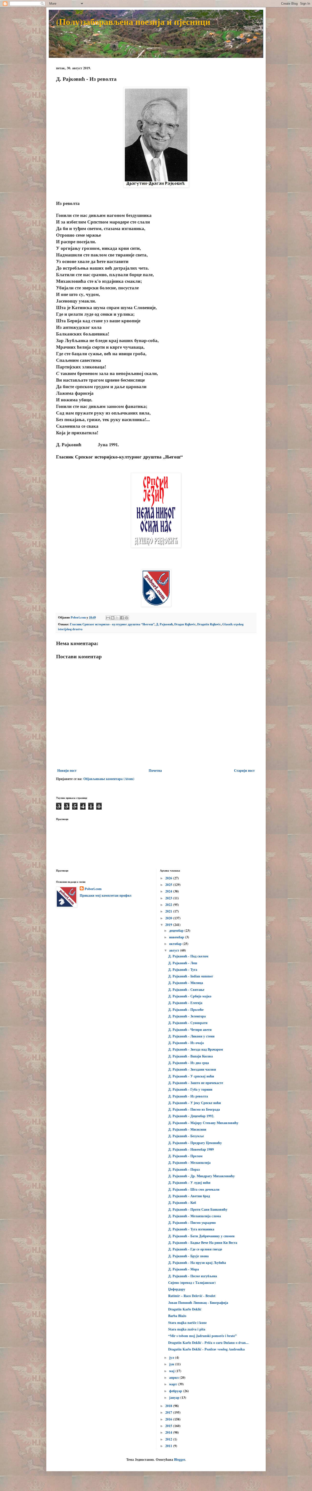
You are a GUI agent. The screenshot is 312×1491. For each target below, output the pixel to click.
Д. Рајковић (164, 624)
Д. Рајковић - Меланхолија (189, 1162)
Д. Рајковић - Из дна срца (188, 1062)
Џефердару (176, 1289)
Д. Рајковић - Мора (183, 1269)
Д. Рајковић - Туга (182, 969)
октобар (176, 943)
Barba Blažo (177, 1315)
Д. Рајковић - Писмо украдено (192, 1222)
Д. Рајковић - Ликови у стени (191, 1036)
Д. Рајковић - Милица (185, 982)
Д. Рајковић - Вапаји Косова (190, 1056)
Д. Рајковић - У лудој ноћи (189, 1182)
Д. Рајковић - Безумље (186, 1135)
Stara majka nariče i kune (187, 1322)
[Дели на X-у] (117, 617)
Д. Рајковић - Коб (182, 1202)
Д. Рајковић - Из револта (188, 1096)
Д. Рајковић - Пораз (184, 1169)
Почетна (155, 770)
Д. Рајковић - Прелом (185, 1155)
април (174, 1377)
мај (172, 1370)
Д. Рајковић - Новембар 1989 (191, 1149)
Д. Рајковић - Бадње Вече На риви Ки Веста (202, 1242)
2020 (169, 918)
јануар (174, 1397)
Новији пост (67, 770)
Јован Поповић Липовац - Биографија (198, 1302)
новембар (177, 937)
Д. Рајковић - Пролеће (186, 1009)
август (174, 950)
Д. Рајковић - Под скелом (188, 956)
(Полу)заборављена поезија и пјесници (133, 21)
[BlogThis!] (112, 617)
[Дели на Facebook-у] (121, 617)
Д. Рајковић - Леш (182, 962)
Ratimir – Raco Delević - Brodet (191, 1295)
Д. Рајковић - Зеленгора (187, 1016)
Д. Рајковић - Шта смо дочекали (193, 1189)
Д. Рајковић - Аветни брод (189, 1195)
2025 (169, 884)
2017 (169, 1412)
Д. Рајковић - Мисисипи (187, 1129)
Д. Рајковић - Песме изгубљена (192, 1275)
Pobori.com (93, 888)
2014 (169, 1432)
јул (172, 1357)
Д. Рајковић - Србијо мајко (189, 996)
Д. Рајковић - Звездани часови (192, 1069)
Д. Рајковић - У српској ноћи (191, 1076)
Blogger (179, 1459)
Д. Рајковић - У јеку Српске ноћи (194, 1102)
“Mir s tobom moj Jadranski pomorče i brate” (202, 1335)
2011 (169, 1445)
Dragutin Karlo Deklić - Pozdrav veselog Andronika (206, 1349)
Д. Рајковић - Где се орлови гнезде (195, 1249)
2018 (169, 1405)
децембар (177, 930)
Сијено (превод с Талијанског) (192, 1282)
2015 (169, 1425)
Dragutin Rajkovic (209, 624)
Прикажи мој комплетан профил (105, 895)
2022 (169, 904)
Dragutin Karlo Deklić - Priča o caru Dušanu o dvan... (208, 1342)
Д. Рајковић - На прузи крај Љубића (197, 1262)
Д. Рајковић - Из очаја (186, 1042)
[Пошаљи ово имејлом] (108, 617)
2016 (169, 1419)
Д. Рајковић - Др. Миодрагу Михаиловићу (201, 1175)
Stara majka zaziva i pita (186, 1329)
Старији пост (244, 770)
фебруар (176, 1390)
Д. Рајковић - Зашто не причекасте (195, 1082)
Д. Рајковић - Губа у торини (190, 1089)
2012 (169, 1439)
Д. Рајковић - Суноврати (187, 1022)
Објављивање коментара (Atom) (108, 778)
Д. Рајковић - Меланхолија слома (194, 1215)
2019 (169, 924)
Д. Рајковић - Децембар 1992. (191, 1115)
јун (172, 1364)
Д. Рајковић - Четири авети (190, 1029)
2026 (169, 878)
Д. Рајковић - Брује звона (188, 1255)
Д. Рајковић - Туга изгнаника (191, 1229)
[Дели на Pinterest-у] (126, 617)
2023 (169, 898)
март (173, 1384)
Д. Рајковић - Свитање (186, 989)
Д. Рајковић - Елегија (185, 1002)
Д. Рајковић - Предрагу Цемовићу (195, 1142)
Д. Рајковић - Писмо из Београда (194, 1109)
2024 (169, 891)
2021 (169, 911)
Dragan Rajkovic (185, 624)
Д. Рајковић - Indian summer (190, 976)
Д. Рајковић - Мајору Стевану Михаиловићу (203, 1122)
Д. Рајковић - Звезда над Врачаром (195, 1049)
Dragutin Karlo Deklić (184, 1309)
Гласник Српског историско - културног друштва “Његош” (112, 624)
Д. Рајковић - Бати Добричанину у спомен (201, 1235)
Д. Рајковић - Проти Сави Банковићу (197, 1209)
